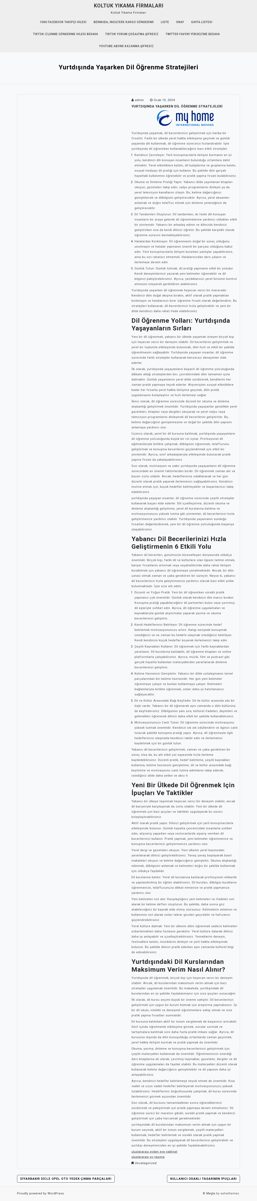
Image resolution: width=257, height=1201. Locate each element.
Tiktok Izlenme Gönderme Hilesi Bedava (65, 34)
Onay (180, 22)
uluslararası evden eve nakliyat (154, 1151)
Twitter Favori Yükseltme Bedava (193, 34)
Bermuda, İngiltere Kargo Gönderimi (124, 22)
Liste (165, 22)
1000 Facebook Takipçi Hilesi (63, 22)
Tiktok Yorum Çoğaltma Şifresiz (132, 34)
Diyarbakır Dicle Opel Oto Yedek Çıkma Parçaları (65, 1179)
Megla (210, 1193)
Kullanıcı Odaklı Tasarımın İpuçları (203, 1179)
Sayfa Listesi (201, 22)
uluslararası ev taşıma (148, 1157)
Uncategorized (146, 1163)
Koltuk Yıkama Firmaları (128, 6)
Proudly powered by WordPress (40, 1193)
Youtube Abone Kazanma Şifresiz (126, 46)
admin (139, 100)
